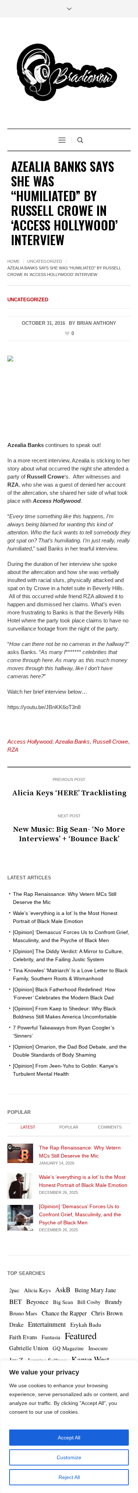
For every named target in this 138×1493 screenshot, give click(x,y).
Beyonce (37, 1301)
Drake (16, 1325)
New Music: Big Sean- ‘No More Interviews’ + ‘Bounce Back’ (69, 834)
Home (13, 261)
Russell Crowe (110, 741)
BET (15, 1301)
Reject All (69, 1477)
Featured (81, 1335)
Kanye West (90, 1359)
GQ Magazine (68, 1348)
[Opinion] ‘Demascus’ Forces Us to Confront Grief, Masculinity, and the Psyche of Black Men (80, 1214)
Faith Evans (23, 1337)
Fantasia (51, 1337)
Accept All (69, 1438)
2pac (14, 1290)
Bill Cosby (88, 1301)
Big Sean (63, 1301)
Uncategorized (44, 261)
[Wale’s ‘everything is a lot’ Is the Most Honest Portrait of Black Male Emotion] (20, 1185)
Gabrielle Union (28, 1348)
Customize (69, 1457)
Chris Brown (107, 1313)
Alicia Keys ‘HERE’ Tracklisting (69, 793)
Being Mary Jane (95, 1290)
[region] (69, 1426)
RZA (12, 749)
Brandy (113, 1302)
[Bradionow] (69, 74)
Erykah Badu (85, 1324)
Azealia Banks (72, 741)
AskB (62, 1289)
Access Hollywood (29, 741)
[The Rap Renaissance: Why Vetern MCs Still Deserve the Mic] (20, 1152)
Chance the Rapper (64, 1313)
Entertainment (47, 1324)
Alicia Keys (37, 1290)
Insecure (98, 1348)
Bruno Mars (23, 1313)
